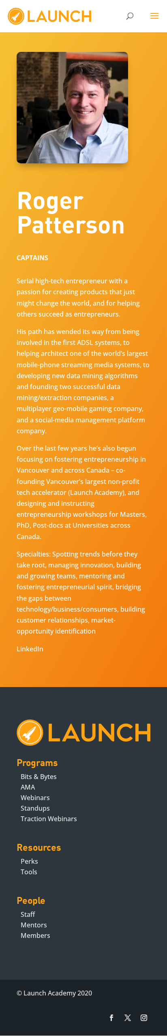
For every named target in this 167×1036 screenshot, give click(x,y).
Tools (29, 871)
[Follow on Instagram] (143, 1017)
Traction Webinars (49, 818)
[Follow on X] (127, 1017)
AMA (28, 787)
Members (35, 935)
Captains (32, 257)
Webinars (35, 797)
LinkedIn (30, 648)
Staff (28, 914)
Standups (35, 808)
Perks (29, 861)
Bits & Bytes (39, 776)
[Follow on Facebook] (111, 1017)
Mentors (34, 924)
